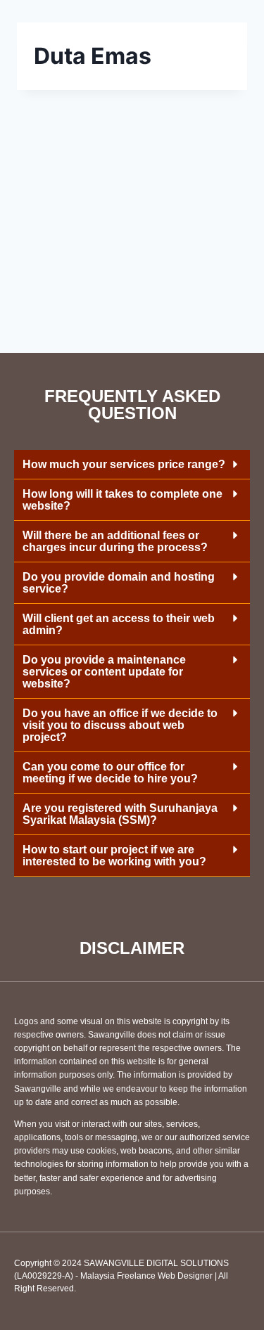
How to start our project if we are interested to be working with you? (114, 855)
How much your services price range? (124, 464)
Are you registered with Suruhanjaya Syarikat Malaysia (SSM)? (120, 814)
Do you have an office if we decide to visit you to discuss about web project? (120, 725)
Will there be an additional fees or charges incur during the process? (115, 541)
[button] (132, 464)
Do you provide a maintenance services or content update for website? (104, 672)
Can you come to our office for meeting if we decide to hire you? (110, 773)
